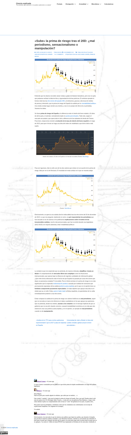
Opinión (50, 54)
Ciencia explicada (23, 3)
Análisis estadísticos (41, 54)
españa (87, 54)
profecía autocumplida (67, 286)
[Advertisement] (65, 21)
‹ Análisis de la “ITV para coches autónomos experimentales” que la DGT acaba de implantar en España (51, 322)
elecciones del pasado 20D (56, 101)
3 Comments (59, 54)
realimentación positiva (60, 283)
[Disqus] (65, 354)
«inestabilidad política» (88, 103)
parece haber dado (60, 291)
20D (76, 54)
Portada (59, 4)
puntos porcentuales (72, 116)
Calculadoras (108, 4)
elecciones (81, 54)
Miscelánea (95, 4)
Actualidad (82, 4)
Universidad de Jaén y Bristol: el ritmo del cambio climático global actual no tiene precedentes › (80, 322)
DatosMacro (68, 208)
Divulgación (70, 4)
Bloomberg (85, 156)
